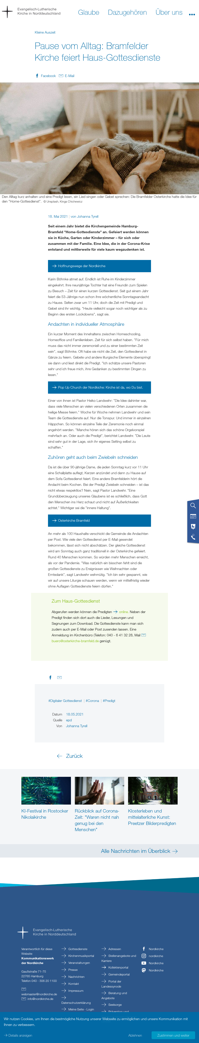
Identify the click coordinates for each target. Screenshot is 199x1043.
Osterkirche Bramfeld (74, 520)
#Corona (93, 700)
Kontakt (73, 983)
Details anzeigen (20, 1035)
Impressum (75, 990)
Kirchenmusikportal (81, 955)
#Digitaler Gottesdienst (65, 700)
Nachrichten (76, 976)
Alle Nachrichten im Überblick (135, 850)
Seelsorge (115, 1004)
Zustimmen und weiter (173, 1035)
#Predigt (109, 700)
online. (124, 612)
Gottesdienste (77, 949)
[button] (192, 12)
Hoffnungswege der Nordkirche (81, 266)
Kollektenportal (118, 967)
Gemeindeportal (119, 974)
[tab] (193, 507)
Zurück (74, 755)
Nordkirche (156, 949)
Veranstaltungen (79, 962)
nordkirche (156, 956)
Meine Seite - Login (81, 1009)
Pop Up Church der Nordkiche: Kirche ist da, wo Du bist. (100, 387)
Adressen (114, 949)
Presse (73, 969)
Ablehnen (135, 1035)
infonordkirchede (40, 999)
